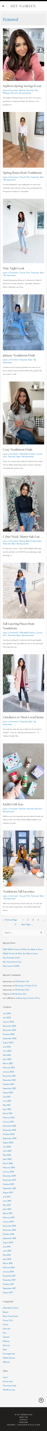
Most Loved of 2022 (11, 966)
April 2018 (7, 1259)
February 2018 (9, 1267)
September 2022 (9, 1038)
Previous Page (9, 919)
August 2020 (8, 1142)
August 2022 (8, 1042)
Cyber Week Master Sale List (21, 536)
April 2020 (7, 1159)
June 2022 (7, 1050)
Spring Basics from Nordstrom (22, 172)
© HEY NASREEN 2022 (23, 1415)
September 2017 (9, 1288)
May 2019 (7, 1205)
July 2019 (7, 1196)
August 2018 (8, 1242)
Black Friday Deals (33, 541)
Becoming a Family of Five (26, 985)
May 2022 (7, 1055)
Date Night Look (14, 268)
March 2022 (8, 1063)
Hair (36, 90)
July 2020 (7, 1146)
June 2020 (7, 1150)
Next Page (27, 924)
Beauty (22, 90)
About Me (23, 1417)
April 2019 (7, 1209)
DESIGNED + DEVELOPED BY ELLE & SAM (23, 1425)
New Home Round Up (12, 961)
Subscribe (23, 1422)
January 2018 (8, 1271)
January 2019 (8, 1221)
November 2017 (9, 1280)
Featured (29, 90)
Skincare (14, 93)
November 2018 (9, 1230)
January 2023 (8, 1021)
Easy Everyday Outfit (11, 957)
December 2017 (9, 1275)
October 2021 (8, 1084)
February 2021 (9, 1117)
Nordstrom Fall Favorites (18, 891)
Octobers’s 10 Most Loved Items (23, 717)
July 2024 (7, 1013)
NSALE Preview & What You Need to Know (20, 953)
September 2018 (9, 1238)
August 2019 (8, 1192)
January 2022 (8, 1071)
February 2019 (9, 1217)
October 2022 (8, 1034)
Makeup (6, 93)
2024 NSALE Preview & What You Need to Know (23, 949)
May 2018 (7, 1255)
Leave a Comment (10, 90)
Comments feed (9, 1385)
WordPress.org (9, 1389)
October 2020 (8, 1134)
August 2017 (8, 1292)
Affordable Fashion (27, 453)
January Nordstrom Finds (19, 355)
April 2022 (7, 1059)
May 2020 (7, 1155)
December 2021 (9, 1075)
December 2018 (9, 1225)
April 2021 (7, 1109)
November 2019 (9, 1180)
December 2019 (9, 1175)
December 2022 (9, 1025)
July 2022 (7, 1046)
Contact (24, 1420)
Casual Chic (25, 177)
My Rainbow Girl (22, 981)
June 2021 (7, 1100)
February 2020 (9, 1167)
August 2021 (8, 1092)
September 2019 (9, 1188)
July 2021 (7, 1096)
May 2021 (7, 1105)
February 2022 (9, 1067)
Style (42, 177)
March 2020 (8, 1163)
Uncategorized (9, 1353)
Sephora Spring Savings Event (22, 86)
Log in (5, 1377)
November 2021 (9, 1080)
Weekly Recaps (9, 1357)
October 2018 (8, 1234)
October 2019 (8, 1184)
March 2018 (8, 1263)
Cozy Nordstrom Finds (17, 449)
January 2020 (8, 1171)
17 (15, 924)
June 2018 (7, 1250)
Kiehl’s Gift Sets (13, 804)
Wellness (6, 1362)
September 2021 (9, 1088)
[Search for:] (23, 932)
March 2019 (8, 1213)
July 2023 (7, 1017)
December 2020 (9, 1125)
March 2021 (8, 1113)
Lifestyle (6, 1337)
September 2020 (10, 1138)
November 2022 (9, 1030)
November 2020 (9, 1130)
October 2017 (8, 1284)
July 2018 (7, 1246)
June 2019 (7, 1200)
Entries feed (8, 1381)
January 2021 (8, 1121)
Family (5, 1324)
